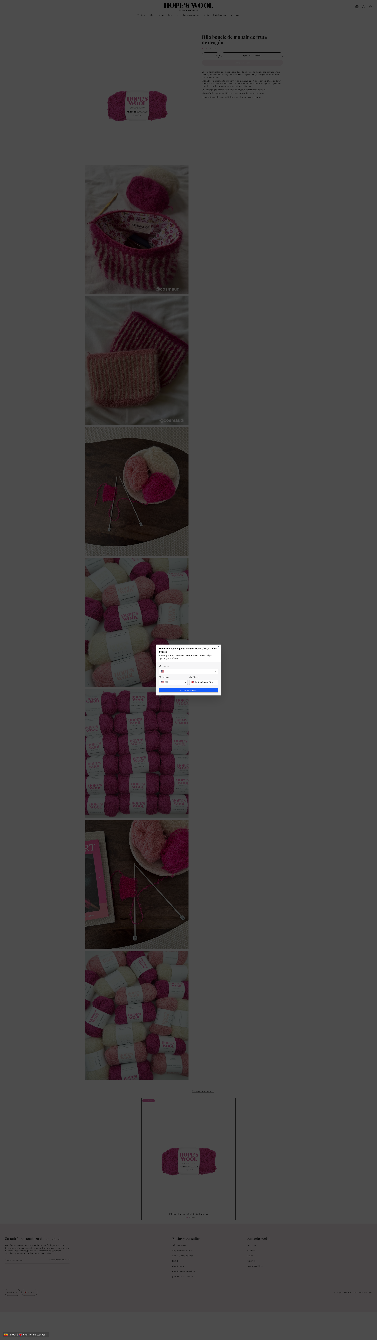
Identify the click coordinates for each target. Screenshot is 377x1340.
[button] (26, 1334)
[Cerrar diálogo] (218, 646)
